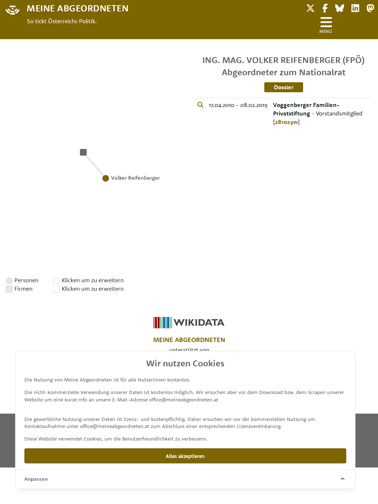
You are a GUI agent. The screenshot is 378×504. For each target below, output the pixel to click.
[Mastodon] (370, 7)
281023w (286, 121)
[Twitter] (310, 7)
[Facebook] (325, 7)
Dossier (283, 87)
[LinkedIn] (355, 7)
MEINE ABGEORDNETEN (77, 7)
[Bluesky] (339, 7)
